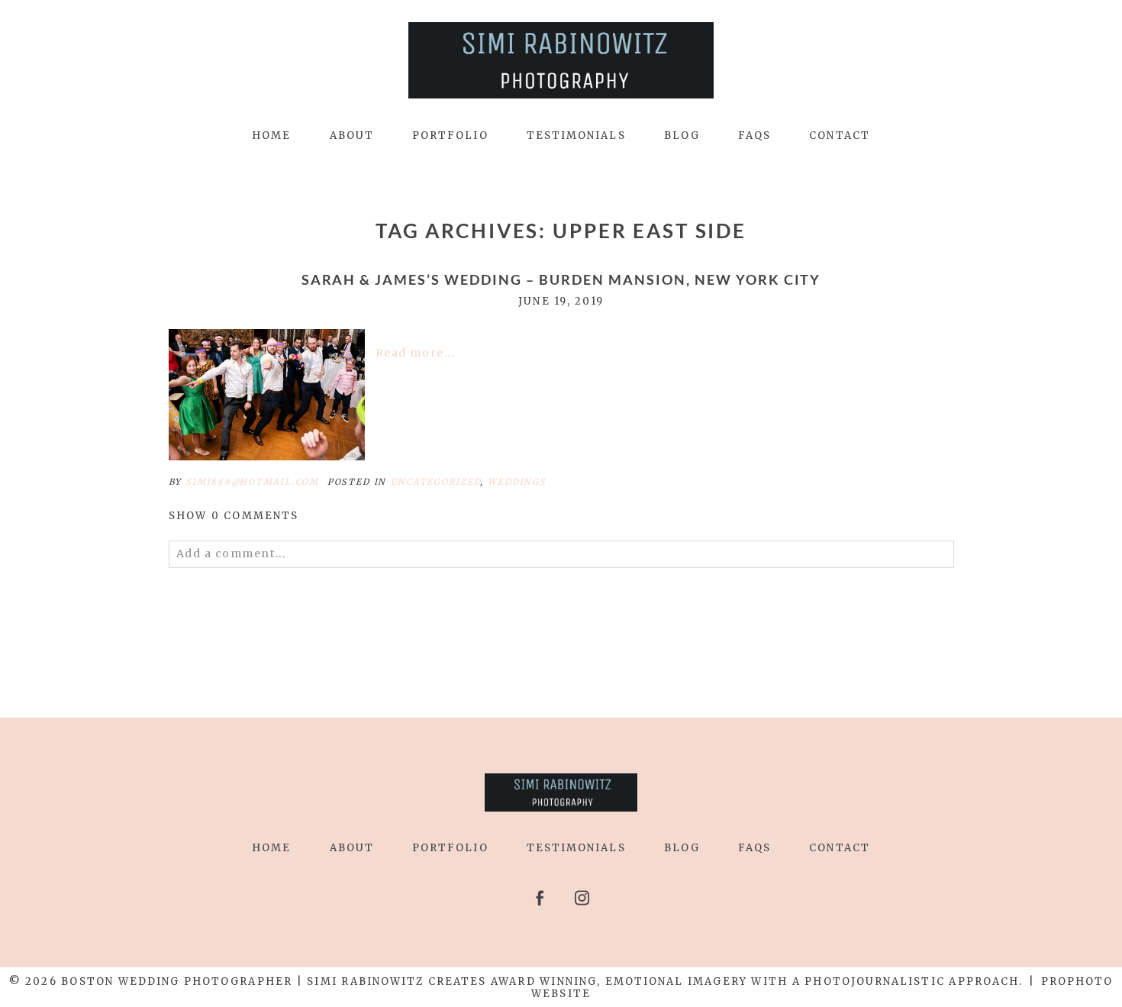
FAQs (754, 135)
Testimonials (576, 135)
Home (271, 135)
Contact (839, 135)
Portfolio (450, 135)
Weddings (517, 481)
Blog (682, 135)
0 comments (234, 515)
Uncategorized (436, 481)
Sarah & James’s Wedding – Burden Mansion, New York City (561, 280)
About (352, 135)
